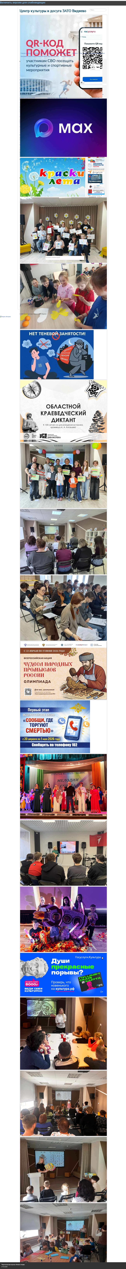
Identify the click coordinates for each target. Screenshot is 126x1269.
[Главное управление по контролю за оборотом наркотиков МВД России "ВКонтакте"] (96, 191)
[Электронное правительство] (96, 166)
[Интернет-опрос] (95, 178)
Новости (43, 53)
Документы (51, 53)
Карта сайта (83, 53)
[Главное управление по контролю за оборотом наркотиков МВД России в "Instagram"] (96, 186)
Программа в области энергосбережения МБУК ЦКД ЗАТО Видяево (40, 56)
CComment (69, 263)
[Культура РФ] (96, 172)
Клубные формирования (63, 53)
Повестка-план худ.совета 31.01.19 (57, 98)
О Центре (35, 53)
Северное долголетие (67, 56)
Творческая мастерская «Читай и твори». (13, 1264)
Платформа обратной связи (97, 53)
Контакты (75, 53)
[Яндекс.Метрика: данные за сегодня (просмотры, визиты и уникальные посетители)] (5, 316)
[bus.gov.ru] (96, 160)
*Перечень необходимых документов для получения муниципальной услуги (27, 97)
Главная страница (26, 53)
